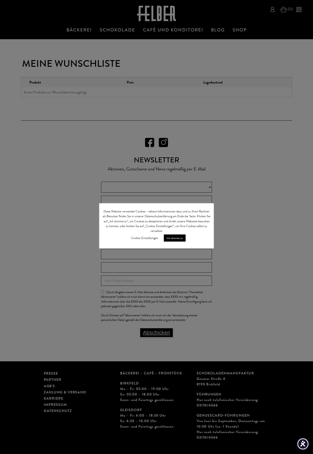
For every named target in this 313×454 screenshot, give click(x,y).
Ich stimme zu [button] (175, 238)
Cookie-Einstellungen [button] (144, 238)
